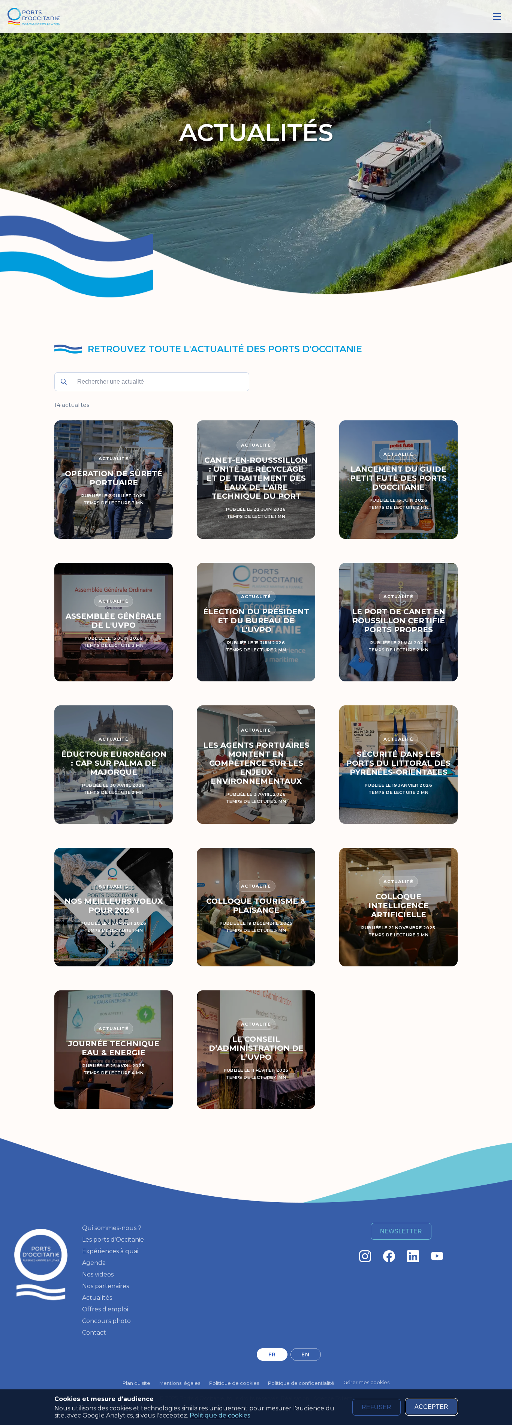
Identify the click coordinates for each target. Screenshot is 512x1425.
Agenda (94, 1262)
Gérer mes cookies (366, 1382)
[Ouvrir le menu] (497, 16)
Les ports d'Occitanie (113, 1239)
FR (272, 1354)
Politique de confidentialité (301, 1383)
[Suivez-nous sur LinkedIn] (413, 1256)
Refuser (376, 1407)
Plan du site (136, 1383)
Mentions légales (179, 1383)
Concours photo (106, 1320)
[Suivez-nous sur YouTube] (437, 1256)
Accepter (431, 1407)
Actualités (97, 1297)
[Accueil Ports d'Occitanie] (33, 17)
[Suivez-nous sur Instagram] (365, 1256)
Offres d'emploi (105, 1309)
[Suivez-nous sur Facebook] (389, 1256)
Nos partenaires (105, 1286)
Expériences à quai (110, 1251)
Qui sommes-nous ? (111, 1228)
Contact (94, 1332)
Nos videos (98, 1274)
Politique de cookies (220, 1415)
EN (305, 1354)
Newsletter (401, 1231)
